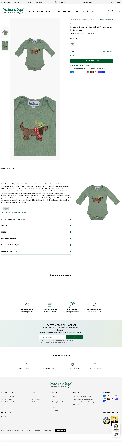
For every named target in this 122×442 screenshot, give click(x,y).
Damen (31, 11)
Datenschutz (29, 430)
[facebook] (1, 417)
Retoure (54, 405)
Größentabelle (109, 51)
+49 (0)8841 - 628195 (6, 399)
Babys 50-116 (84, 19)
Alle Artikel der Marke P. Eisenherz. (15, 212)
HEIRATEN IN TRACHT (64, 11)
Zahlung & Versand (57, 402)
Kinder (49, 11)
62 (73, 51)
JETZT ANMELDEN (74, 337)
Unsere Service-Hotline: (8, 396)
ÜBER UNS (91, 11)
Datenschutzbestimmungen (47, 342)
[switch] (116, 435)
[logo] (12, 11)
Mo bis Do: (4, 402)
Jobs (53, 407)
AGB (22, 430)
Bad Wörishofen (36, 402)
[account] (112, 11)
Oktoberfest (55, 410)
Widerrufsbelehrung (47, 430)
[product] (35, 89)
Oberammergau (36, 399)
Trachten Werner (74, 19)
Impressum (37, 430)
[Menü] (119, 424)
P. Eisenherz (74, 24)
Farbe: (75, 39)
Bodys (91, 19)
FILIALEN (80, 11)
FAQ (112, 2)
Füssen (34, 396)
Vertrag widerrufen (61, 430)
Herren (40, 11)
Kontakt (119, 2)
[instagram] (5, 417)
